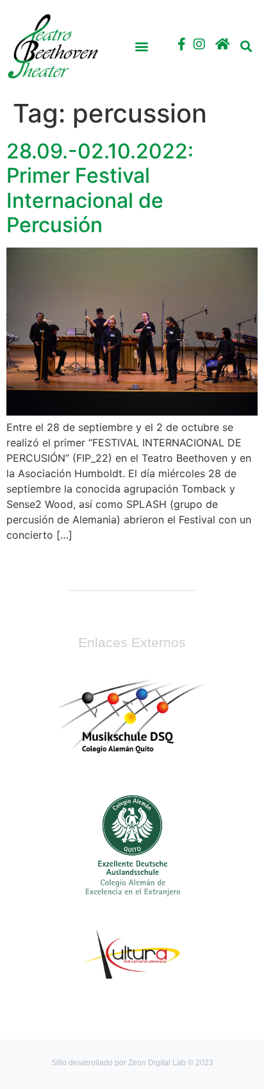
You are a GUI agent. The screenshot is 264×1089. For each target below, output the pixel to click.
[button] (141, 46)
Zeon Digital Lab (157, 1062)
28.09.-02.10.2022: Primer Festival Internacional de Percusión (100, 188)
